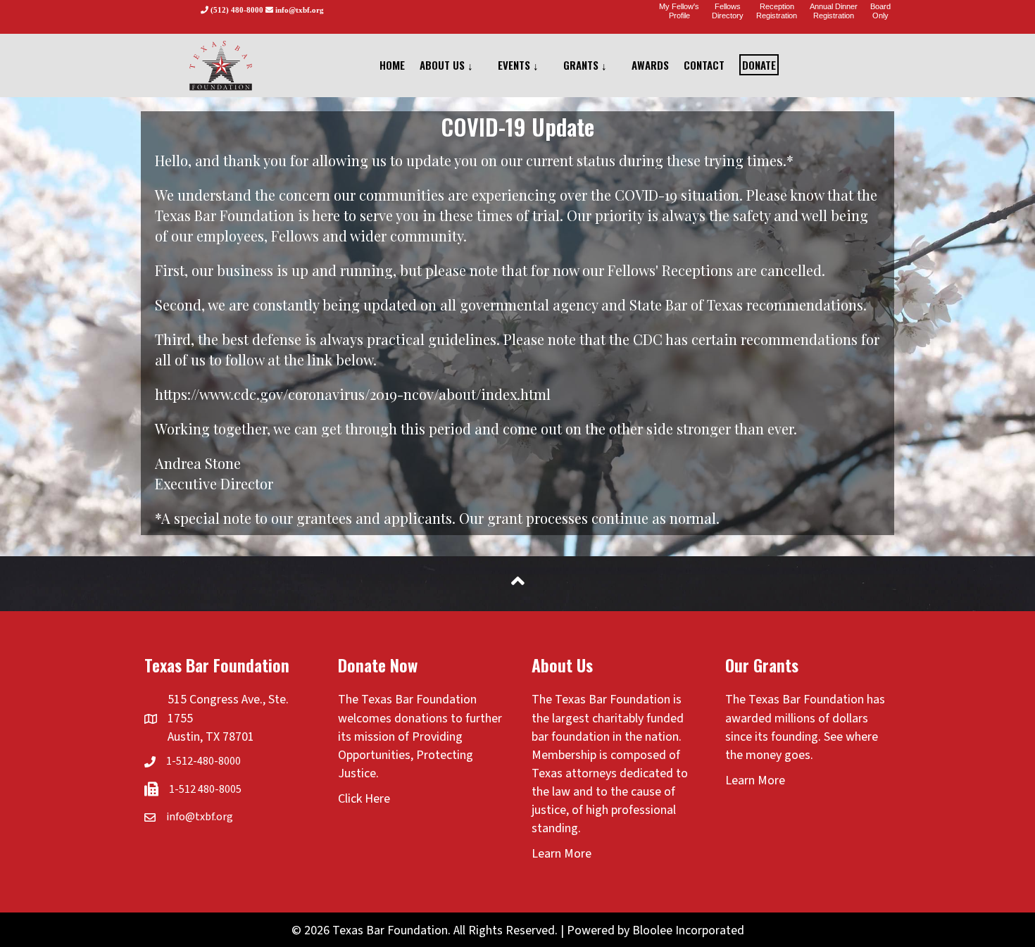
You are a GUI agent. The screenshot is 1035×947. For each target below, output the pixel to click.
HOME (392, 65)
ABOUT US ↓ (446, 65)
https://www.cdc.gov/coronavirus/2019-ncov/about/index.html (353, 393)
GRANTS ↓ (585, 65)
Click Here (364, 799)
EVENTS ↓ (518, 65)
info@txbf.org (199, 816)
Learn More (561, 854)
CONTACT (704, 65)
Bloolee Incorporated (688, 930)
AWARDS (650, 65)
